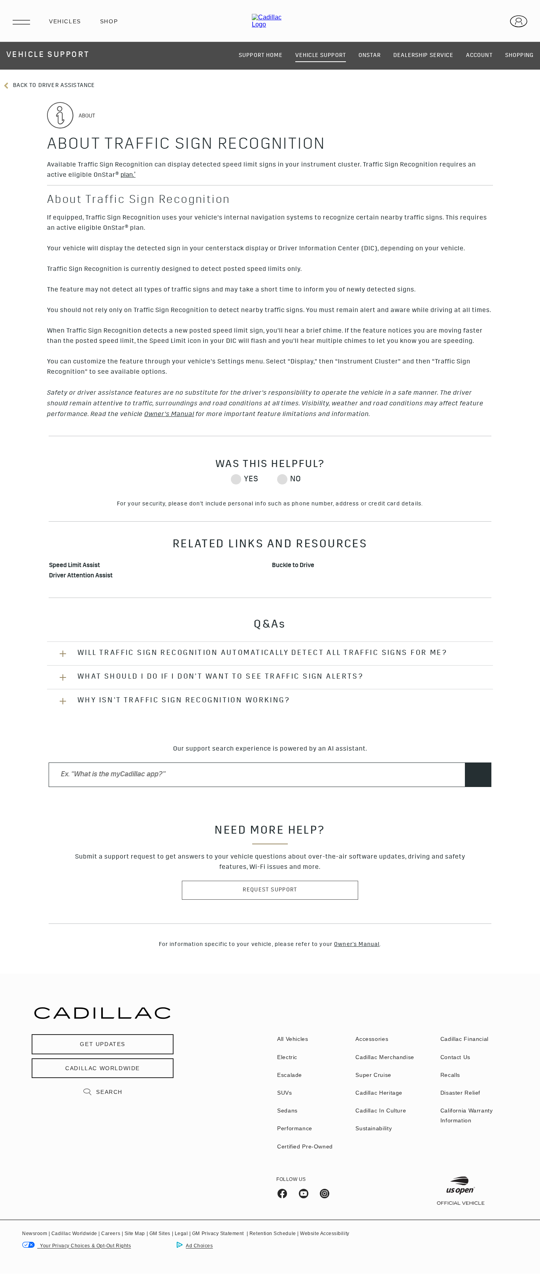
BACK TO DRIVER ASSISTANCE (53, 86)
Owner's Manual (357, 945)
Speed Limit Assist (74, 566)
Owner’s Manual (169, 414)
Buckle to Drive (293, 566)
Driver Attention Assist (81, 576)
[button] (128, 175)
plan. (128, 175)
